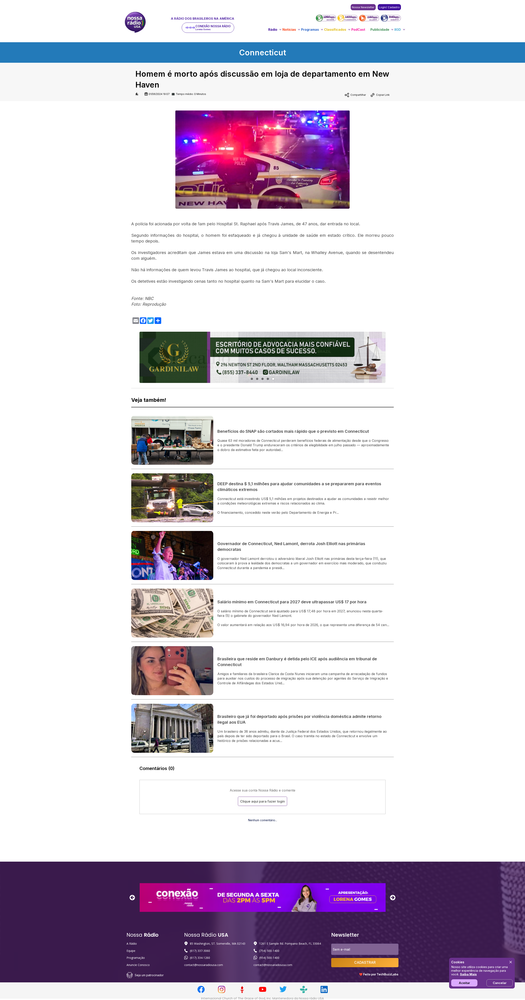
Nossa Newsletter (363, 7)
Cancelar (500, 983)
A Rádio (132, 943)
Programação (136, 958)
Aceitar (464, 983)
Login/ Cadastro (389, 7)
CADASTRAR (365, 962)
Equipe (131, 951)
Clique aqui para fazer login (262, 801)
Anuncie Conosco (138, 965)
